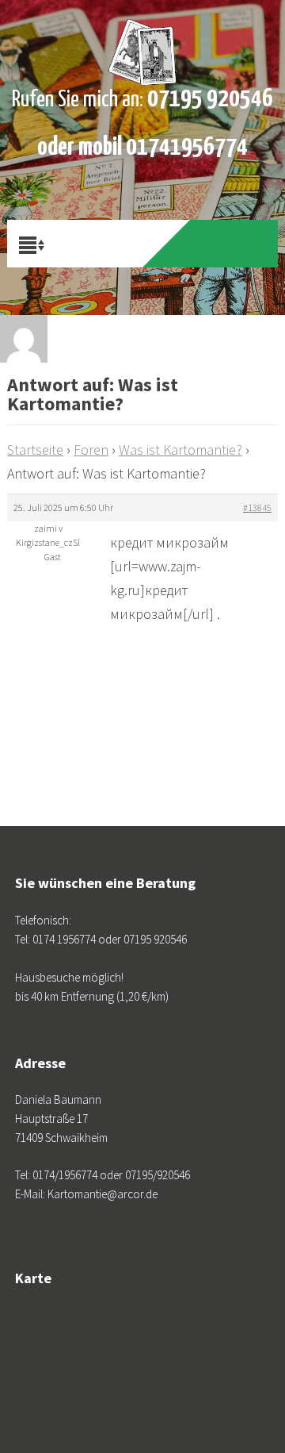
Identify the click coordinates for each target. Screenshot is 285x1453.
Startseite (35, 449)
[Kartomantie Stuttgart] (142, 39)
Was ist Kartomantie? (180, 449)
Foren (91, 449)
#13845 (257, 507)
